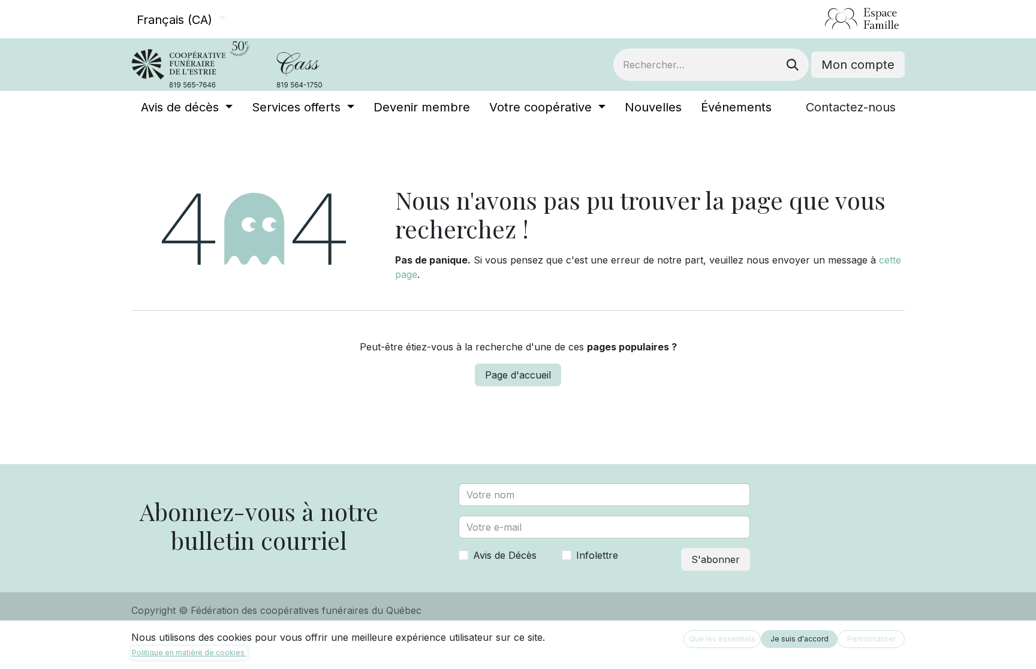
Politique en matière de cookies (189, 652)
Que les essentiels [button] (722, 638)
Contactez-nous (851, 107)
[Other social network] (819, 19)
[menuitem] (186, 107)
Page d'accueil (518, 375)
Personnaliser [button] (871, 638)
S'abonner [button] (715, 559)
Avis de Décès (505, 555)
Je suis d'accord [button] (799, 638)
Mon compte (858, 64)
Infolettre (597, 555)
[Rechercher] (792, 65)
